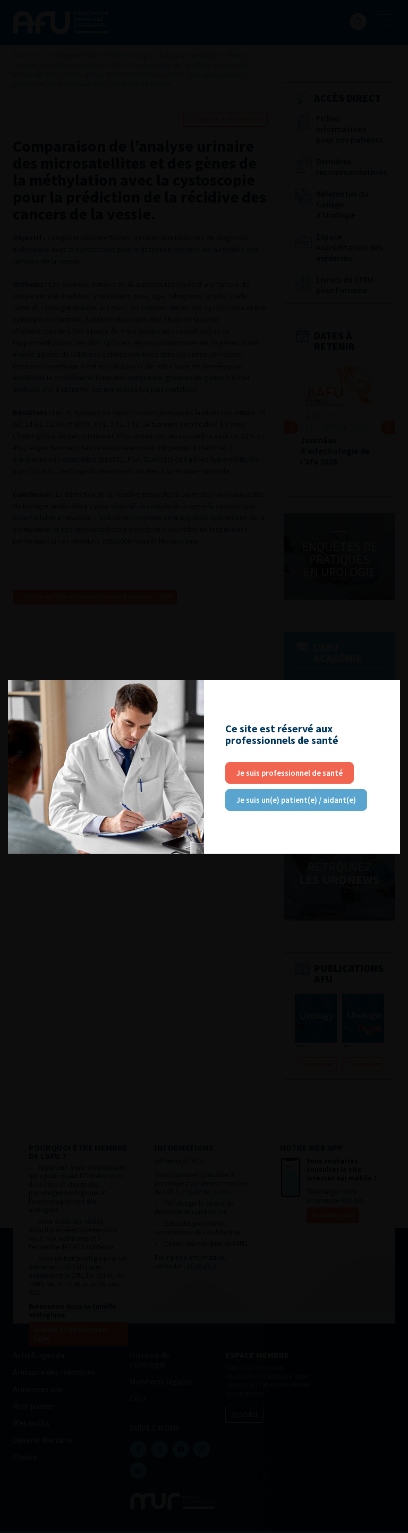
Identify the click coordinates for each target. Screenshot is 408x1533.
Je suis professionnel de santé (289, 773)
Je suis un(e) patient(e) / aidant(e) (296, 800)
